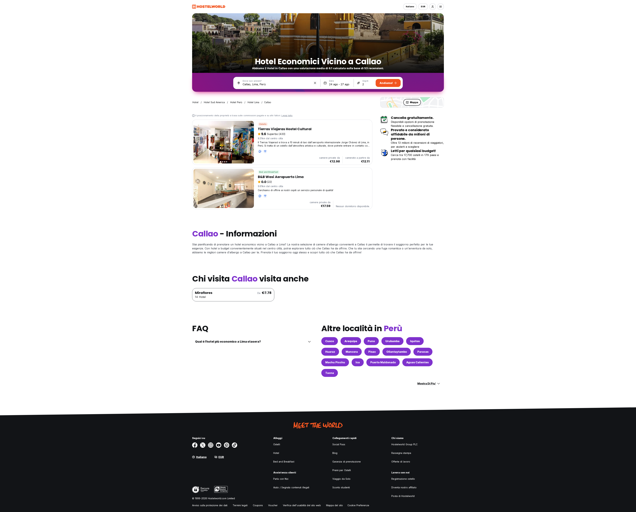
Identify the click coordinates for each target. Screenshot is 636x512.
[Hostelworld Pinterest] (226, 445)
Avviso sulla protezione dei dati (209, 505)
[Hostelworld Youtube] (218, 445)
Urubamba (392, 341)
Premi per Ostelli (341, 470)
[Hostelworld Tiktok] (234, 445)
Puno (371, 341)
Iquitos (415, 341)
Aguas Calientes (417, 362)
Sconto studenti (341, 487)
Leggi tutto (286, 115)
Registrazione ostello (403, 478)
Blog (334, 453)
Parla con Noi (280, 478)
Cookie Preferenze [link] (358, 505)
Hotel (276, 453)
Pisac (372, 351)
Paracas (422, 351)
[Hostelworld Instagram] (210, 445)
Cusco (329, 341)
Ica (358, 362)
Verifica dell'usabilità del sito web (302, 505)
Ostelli (276, 444)
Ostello (262, 124)
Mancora (352, 351)
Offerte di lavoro (400, 461)
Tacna (329, 373)
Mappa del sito (334, 505)
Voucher (273, 505)
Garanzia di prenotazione (346, 461)
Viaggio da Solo (341, 478)
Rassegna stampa (401, 453)
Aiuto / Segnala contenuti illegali (291, 487)
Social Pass (338, 444)
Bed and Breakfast (268, 172)
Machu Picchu (335, 362)
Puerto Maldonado (383, 362)
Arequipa (350, 341)
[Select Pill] (432, 6)
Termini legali (240, 505)
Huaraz (330, 351)
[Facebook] (194, 445)
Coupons (258, 505)
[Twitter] (202, 445)
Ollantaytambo (396, 351)
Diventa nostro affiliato (403, 487)
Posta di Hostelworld (403, 496)
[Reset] (315, 83)
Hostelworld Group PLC (404, 444)
